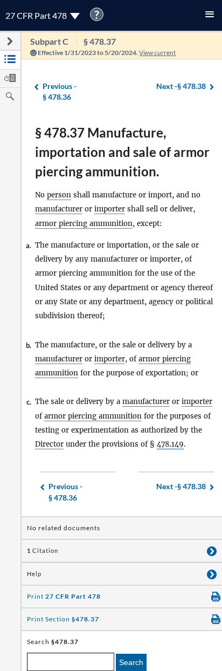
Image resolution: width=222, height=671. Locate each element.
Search (131, 662)
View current (157, 53)
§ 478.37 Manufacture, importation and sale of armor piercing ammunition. (122, 152)
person (59, 195)
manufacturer (58, 209)
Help (34, 574)
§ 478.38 (181, 86)
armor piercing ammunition (84, 223)
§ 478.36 (60, 91)
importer (109, 209)
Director (49, 444)
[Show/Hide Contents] (212, 551)
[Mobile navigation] (209, 15)
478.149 (170, 444)
